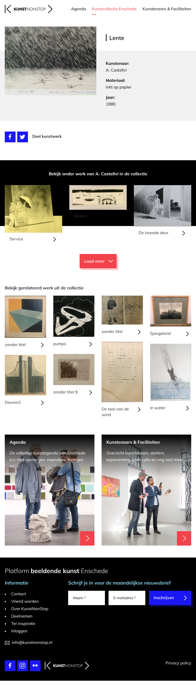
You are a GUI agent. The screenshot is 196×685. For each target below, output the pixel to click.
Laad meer (94, 261)
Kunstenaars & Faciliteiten (166, 8)
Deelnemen (22, 616)
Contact (18, 594)
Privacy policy (178, 663)
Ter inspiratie (23, 623)
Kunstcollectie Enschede (114, 8)
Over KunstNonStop (29, 608)
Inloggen (19, 631)
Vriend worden (25, 601)
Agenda (78, 8)
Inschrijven (164, 597)
